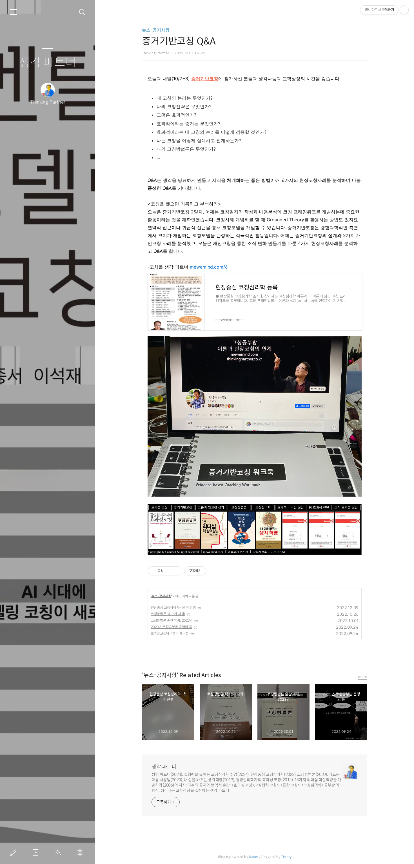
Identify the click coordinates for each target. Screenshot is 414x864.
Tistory (286, 857)
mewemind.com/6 (209, 267)
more (362, 676)
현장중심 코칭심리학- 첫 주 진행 (173, 607)
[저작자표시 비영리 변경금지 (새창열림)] (214, 571)
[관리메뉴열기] (404, 10)
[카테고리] (13, 12)
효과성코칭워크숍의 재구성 (170, 633)
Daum (253, 857)
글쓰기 (14, 852)
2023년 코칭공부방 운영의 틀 (171, 627)
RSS (59, 852)
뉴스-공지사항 (156, 30)
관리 (81, 852)
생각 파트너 (47, 63)
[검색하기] (82, 12)
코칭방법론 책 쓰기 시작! (168, 614)
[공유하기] (168, 571)
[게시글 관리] (175, 571)
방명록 (36, 852)
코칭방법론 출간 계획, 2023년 (172, 620)
